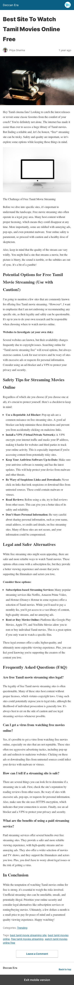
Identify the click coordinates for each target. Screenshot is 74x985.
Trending (22, 927)
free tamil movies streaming (27, 938)
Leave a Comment (37, 953)
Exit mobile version (37, 980)
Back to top (65, 969)
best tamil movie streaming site (28, 935)
